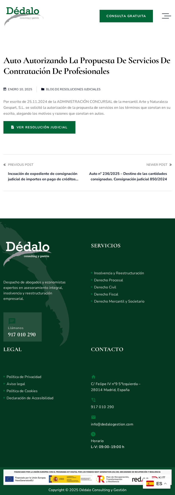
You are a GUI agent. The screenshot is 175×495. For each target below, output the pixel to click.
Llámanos (16, 328)
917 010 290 (22, 334)
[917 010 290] (93, 399)
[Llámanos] (12, 321)
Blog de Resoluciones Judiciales (73, 89)
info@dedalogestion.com (112, 424)
